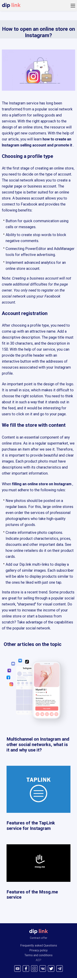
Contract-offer (38, 937)
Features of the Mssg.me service (32, 894)
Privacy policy (38, 950)
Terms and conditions (38, 955)
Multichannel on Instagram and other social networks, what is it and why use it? (38, 744)
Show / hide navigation (73, 5)
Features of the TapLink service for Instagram (31, 825)
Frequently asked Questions (38, 945)
